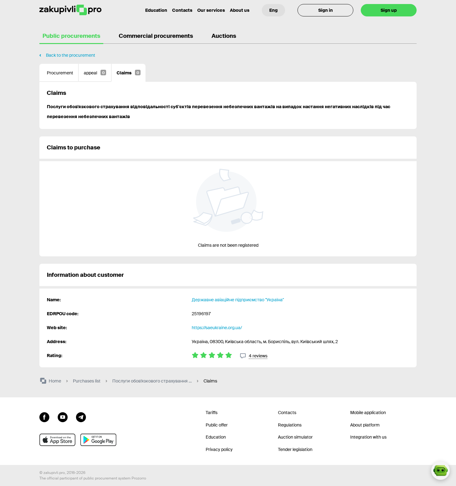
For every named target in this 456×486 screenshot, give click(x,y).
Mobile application (368, 412)
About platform (365, 425)
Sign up (389, 10)
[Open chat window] (440, 470)
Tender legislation (295, 449)
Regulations (290, 425)
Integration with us (368, 437)
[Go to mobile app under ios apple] (57, 440)
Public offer (217, 425)
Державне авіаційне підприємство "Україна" (238, 300)
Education (156, 10)
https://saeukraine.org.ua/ (217, 327)
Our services (211, 10)
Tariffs (211, 412)
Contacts (182, 10)
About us (239, 10)
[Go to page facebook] (44, 416)
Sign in (325, 10)
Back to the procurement (70, 55)
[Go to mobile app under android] (98, 440)
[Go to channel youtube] (63, 416)
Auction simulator (295, 437)
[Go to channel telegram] (81, 416)
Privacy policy (219, 449)
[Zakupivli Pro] (70, 10)
